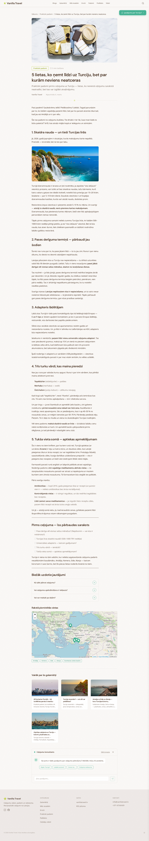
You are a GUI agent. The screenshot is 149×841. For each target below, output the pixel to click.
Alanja (59, 661)
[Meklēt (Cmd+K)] (143, 3)
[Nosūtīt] (112, 778)
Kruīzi (83, 3)
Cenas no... (71, 767)
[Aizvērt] (113, 752)
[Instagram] (5, 810)
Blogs (55, 3)
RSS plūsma (81, 806)
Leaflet (94, 657)
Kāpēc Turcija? (45, 767)
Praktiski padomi (46, 14)
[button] (74, 640)
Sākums (35, 14)
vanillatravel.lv (82, 802)
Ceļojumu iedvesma (85, 767)
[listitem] (65, 582)
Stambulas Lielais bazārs (72, 661)
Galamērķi (63, 3)
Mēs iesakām (74, 3)
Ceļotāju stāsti (45, 822)
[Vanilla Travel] (13, 3)
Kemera (44, 661)
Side (51, 661)
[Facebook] (8, 810)
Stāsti (108, 3)
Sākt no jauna (105, 752)
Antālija (35, 661)
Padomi (91, 3)
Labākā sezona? (59, 767)
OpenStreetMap (104, 657)
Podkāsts (100, 3)
